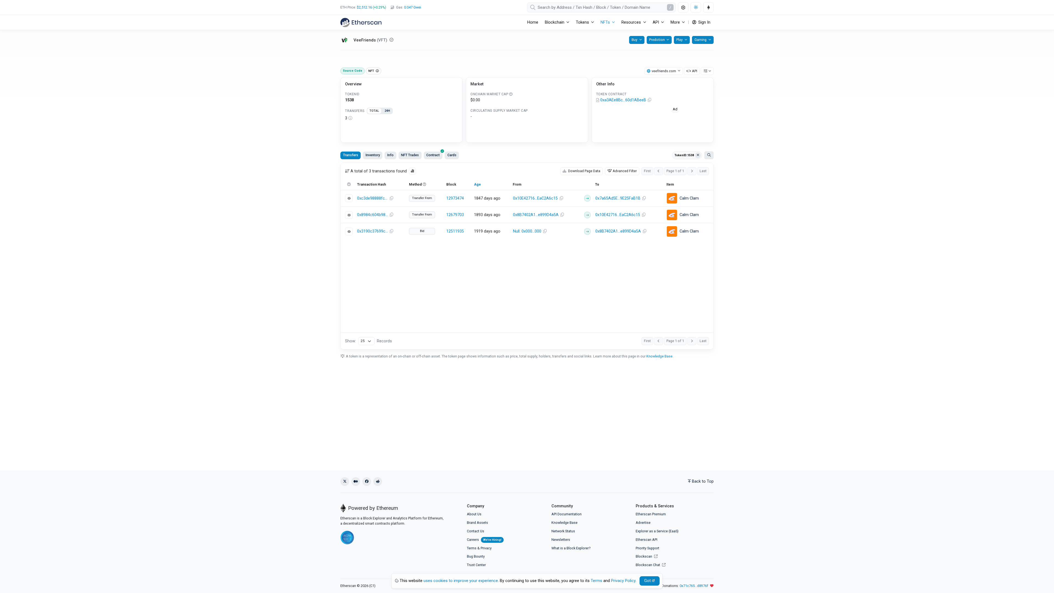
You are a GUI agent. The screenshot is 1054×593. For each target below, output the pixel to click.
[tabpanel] (401, 118)
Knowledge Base (659, 356)
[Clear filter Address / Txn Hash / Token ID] (698, 155)
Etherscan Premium (651, 514)
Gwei (412, 7)
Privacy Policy (623, 580)
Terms (471, 548)
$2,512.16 (364, 7)
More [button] (675, 22)
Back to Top (703, 481)
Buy (634, 40)
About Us (474, 514)
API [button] (656, 22)
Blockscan (644, 556)
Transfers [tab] (350, 155)
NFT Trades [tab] (410, 155)
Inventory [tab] (373, 155)
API (694, 71)
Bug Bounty (476, 556)
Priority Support (647, 548)
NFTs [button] (605, 22)
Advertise (643, 523)
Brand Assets (477, 523)
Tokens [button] (582, 22)
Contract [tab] (433, 155)
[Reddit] (377, 481)
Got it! (649, 580)
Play (679, 40)
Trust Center (476, 565)
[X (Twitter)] (344, 481)
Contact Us (475, 531)
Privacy (486, 548)
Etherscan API (646, 540)
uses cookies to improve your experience (461, 580)
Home (532, 22)
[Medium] (355, 481)
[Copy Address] (649, 100)
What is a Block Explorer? (570, 548)
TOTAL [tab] (374, 111)
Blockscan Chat (648, 565)
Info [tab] (390, 155)
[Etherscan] (361, 22)
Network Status (563, 531)
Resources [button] (631, 22)
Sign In (703, 22)
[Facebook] (366, 481)
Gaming (700, 40)
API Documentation (566, 514)
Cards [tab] (451, 155)
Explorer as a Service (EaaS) (657, 531)
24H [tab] (387, 111)
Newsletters (560, 540)
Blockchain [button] (554, 22)
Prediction (657, 40)
